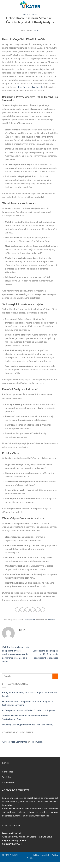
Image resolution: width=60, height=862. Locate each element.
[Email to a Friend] (32, 609)
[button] (3, 4)
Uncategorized (30, 14)
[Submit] (55, 676)
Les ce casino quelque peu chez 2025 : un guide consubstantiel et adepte (45, 654)
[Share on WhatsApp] (17, 609)
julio (36, 30)
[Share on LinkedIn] (42, 609)
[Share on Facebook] (22, 609)
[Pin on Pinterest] (37, 609)
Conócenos (7, 772)
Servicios (6, 777)
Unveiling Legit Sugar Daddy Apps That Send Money (27, 725)
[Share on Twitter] (27, 609)
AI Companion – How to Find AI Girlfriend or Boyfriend (29, 710)
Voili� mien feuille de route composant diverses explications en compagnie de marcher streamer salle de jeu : (15, 654)
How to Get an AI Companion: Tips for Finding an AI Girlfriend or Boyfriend (27, 703)
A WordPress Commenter (14, 742)
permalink (52, 619)
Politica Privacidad (35, 855)
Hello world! (37, 742)
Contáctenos (8, 782)
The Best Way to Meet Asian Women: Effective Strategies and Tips (25, 717)
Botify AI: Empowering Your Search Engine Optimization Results (29, 694)
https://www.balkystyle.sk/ (30, 87)
